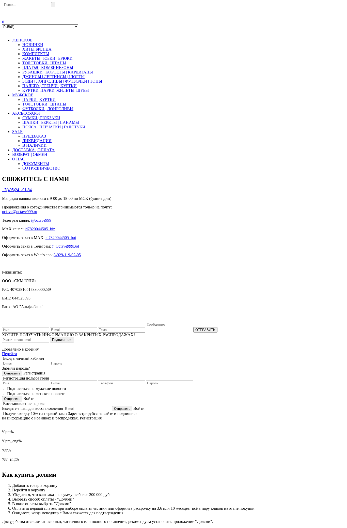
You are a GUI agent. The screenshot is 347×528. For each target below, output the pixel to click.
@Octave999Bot (65, 246)
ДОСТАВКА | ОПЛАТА (33, 150)
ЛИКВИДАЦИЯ (37, 141)
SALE (17, 131)
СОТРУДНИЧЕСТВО (41, 168)
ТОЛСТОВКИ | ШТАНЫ (44, 63)
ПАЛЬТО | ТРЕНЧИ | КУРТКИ (49, 86)
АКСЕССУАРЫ (26, 113)
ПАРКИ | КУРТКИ (39, 99)
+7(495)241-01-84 (17, 190)
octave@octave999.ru (19, 211)
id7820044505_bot (60, 237)
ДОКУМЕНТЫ (35, 163)
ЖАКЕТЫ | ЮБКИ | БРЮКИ (47, 58)
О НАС (18, 159)
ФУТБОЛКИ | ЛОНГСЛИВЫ (47, 109)
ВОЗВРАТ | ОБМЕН (29, 154)
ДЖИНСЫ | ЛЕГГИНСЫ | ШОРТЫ (53, 76)
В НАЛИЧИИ (34, 145)
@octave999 (41, 220)
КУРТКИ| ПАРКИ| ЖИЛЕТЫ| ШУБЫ (55, 90)
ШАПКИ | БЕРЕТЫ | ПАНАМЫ (50, 122)
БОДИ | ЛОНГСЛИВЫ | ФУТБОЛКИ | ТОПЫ (62, 81)
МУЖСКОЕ (22, 95)
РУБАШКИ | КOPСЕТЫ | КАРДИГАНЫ (57, 72)
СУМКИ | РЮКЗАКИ (41, 118)
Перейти (9, 354)
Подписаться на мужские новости (36, 388)
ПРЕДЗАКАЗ (34, 136)
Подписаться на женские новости (36, 393)
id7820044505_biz (40, 229)
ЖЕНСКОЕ (22, 40)
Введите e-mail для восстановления (32, 408)
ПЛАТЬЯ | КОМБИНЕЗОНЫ (47, 67)
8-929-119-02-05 (67, 255)
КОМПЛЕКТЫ (35, 54)
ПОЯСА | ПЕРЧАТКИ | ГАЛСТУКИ (53, 127)
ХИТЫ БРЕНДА (37, 49)
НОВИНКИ (32, 44)
